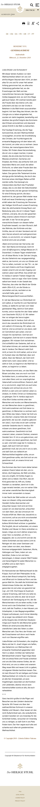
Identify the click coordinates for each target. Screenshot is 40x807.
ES (16, 34)
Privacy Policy (20, 801)
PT (33, 34)
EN (12, 34)
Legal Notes (20, 794)
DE (7, 34)
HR (25, 34)
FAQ (20, 791)
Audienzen (6, 14)
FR (20, 34)
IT (29, 34)
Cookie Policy (20, 798)
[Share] (37, 24)
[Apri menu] (37, 5)
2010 (13, 14)
